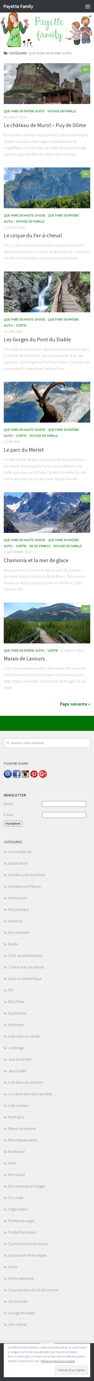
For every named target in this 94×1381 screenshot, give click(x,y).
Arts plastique (18, 909)
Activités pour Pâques (24, 886)
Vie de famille (39, 546)
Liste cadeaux (18, 1105)
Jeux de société (19, 1059)
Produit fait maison (22, 1232)
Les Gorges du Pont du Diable (37, 339)
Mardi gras (16, 1117)
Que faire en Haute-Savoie (24, 215)
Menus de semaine (22, 1128)
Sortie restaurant (21, 1278)
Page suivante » (75, 704)
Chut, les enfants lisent (25, 955)
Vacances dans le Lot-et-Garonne (33, 1290)
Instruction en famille (24, 1036)
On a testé (15, 1197)
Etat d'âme (16, 1001)
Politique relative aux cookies (58, 1361)
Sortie (21, 325)
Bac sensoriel (18, 932)
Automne (15, 921)
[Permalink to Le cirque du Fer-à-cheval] (47, 187)
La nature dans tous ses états (30, 1094)
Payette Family (18, 6)
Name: (8, 803)
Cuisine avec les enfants (26, 967)
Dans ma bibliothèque (24, 978)
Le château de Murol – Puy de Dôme (45, 125)
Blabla (13, 944)
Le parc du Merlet (24, 449)
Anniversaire (17, 898)
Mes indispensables (22, 1140)
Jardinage (16, 1047)
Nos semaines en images (26, 1186)
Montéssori (16, 1151)
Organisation (18, 1209)
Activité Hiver (18, 863)
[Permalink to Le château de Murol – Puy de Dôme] (47, 83)
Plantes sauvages (21, 1220)
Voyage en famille (61, 111)
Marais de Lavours (24, 658)
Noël (11, 1163)
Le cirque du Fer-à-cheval (33, 235)
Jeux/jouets (17, 1070)
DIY (10, 990)
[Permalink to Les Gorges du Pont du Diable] (47, 291)
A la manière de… (21, 851)
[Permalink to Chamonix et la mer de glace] (47, 512)
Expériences (17, 1013)
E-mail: (9, 814)
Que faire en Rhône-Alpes (24, 111)
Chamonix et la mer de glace (36, 560)
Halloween (16, 1024)
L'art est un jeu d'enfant (25, 1082)
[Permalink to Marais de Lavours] (47, 623)
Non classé (16, 1174)
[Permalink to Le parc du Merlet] (47, 402)
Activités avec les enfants (26, 874)
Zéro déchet (17, 1324)
